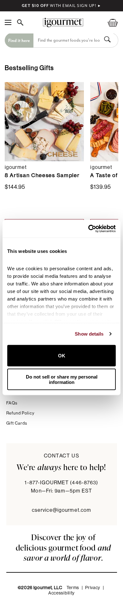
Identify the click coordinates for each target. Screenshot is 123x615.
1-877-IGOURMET (61, 482)
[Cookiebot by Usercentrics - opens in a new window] (88, 229)
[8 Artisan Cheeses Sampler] (44, 121)
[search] (67, 40)
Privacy (92, 588)
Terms (73, 588)
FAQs (12, 403)
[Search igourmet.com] (21, 22)
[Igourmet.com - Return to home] (62, 22)
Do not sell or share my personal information (61, 379)
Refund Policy (20, 413)
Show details (89, 334)
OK (61, 355)
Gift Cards (16, 423)
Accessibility (61, 593)
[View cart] (108, 22)
